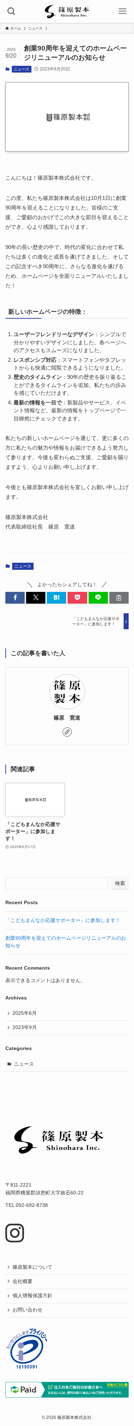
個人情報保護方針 (33, 1295)
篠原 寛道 (67, 718)
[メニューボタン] (122, 11)
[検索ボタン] (11, 11)
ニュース (21, 69)
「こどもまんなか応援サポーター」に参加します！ (62, 920)
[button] (15, 598)
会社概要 (23, 1281)
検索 (120, 883)
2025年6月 (25, 1013)
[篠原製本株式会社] (66, 11)
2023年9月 (25, 1027)
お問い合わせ (28, 1310)
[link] (67, 732)
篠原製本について (33, 1267)
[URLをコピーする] (119, 598)
